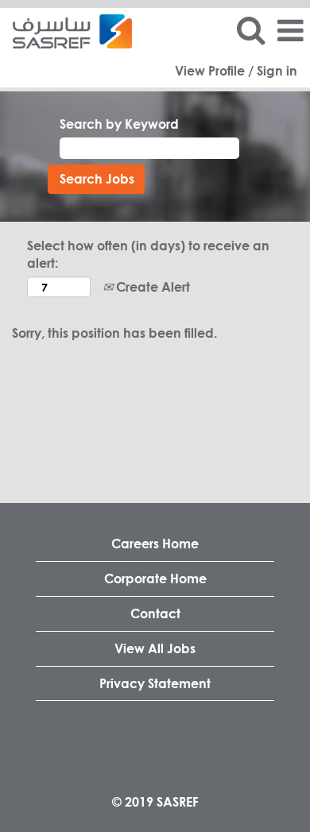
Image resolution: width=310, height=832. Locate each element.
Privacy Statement (155, 683)
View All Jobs (155, 648)
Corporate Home (155, 578)
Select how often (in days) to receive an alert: (148, 254)
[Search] (250, 30)
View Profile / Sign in (236, 71)
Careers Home (155, 543)
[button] (290, 31)
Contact (155, 613)
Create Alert (151, 286)
